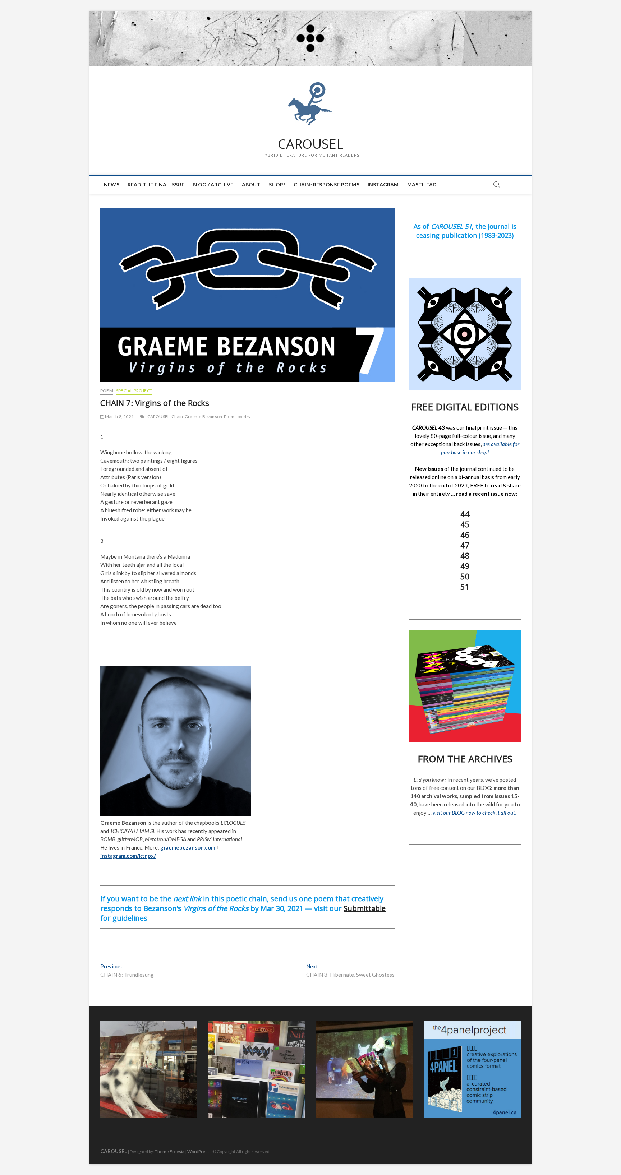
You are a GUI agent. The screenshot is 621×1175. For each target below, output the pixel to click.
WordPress (198, 1151)
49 (465, 565)
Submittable (365, 908)
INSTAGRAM (383, 184)
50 (465, 576)
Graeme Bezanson (203, 416)
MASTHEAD (422, 184)
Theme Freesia (169, 1151)
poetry (244, 416)
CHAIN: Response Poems (326, 184)
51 (465, 586)
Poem (106, 390)
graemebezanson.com (187, 847)
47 (465, 545)
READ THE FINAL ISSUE (156, 184)
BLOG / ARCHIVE (213, 184)
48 (465, 555)
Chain (177, 416)
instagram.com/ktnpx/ (128, 855)
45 (465, 524)
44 (465, 513)
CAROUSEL (310, 144)
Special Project (134, 390)
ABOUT (251, 184)
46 (465, 534)
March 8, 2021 (119, 416)
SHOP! (277, 184)
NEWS (111, 184)
